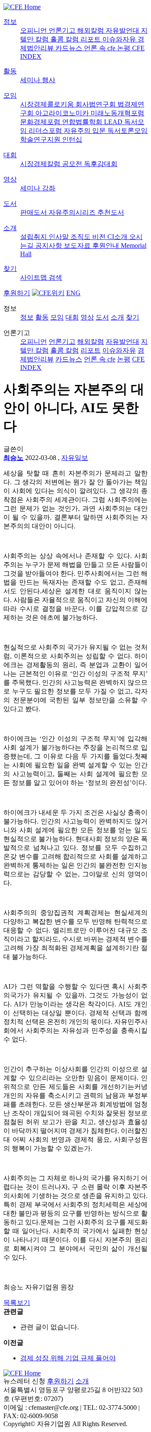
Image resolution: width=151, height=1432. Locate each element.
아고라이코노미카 (63, 113)
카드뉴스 (69, 48)
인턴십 (72, 139)
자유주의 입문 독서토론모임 (106, 130)
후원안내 (106, 245)
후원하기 (16, 292)
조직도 (81, 236)
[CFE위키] (48, 292)
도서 (10, 203)
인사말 (59, 236)
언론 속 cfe (100, 48)
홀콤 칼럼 (65, 39)
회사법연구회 (96, 104)
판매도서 (34, 212)
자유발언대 (123, 30)
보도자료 (78, 245)
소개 (10, 227)
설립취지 (34, 236)
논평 (124, 48)
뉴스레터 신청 (24, 1381)
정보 (10, 21)
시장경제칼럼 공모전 (52, 163)
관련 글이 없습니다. (49, 1327)
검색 (55, 277)
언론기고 (63, 30)
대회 (10, 155)
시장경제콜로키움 (48, 104)
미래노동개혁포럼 (117, 113)
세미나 (31, 79)
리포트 (91, 39)
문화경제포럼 (41, 121)
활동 (10, 71)
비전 (99, 236)
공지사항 (49, 245)
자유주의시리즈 (73, 212)
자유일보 (74, 457)
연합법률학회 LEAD (93, 121)
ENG (73, 292)
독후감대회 (100, 163)
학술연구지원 (41, 139)
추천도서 (110, 212)
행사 (48, 79)
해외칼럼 (91, 30)
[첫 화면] (22, 6)
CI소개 (118, 236)
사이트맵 (34, 277)
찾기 (10, 268)
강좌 (48, 188)
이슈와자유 (120, 39)
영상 (10, 179)
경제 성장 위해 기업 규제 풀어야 (68, 1358)
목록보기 (16, 1302)
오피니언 (34, 30)
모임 (10, 95)
